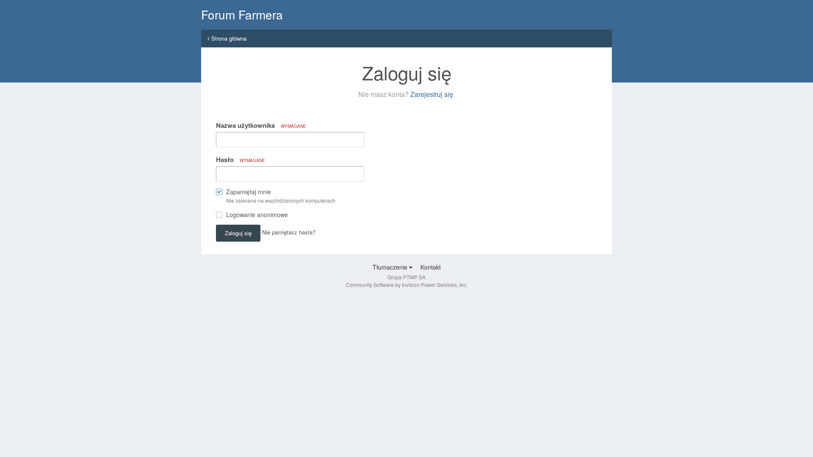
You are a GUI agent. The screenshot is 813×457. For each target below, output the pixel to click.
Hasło (240, 159)
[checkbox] (219, 193)
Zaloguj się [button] (238, 233)
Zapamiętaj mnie (248, 191)
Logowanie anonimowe (257, 214)
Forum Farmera (242, 14)
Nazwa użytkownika (261, 125)
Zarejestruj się (431, 94)
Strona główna (228, 38)
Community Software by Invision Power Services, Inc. (406, 284)
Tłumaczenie (391, 267)
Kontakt (430, 267)
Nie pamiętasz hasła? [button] (288, 232)
